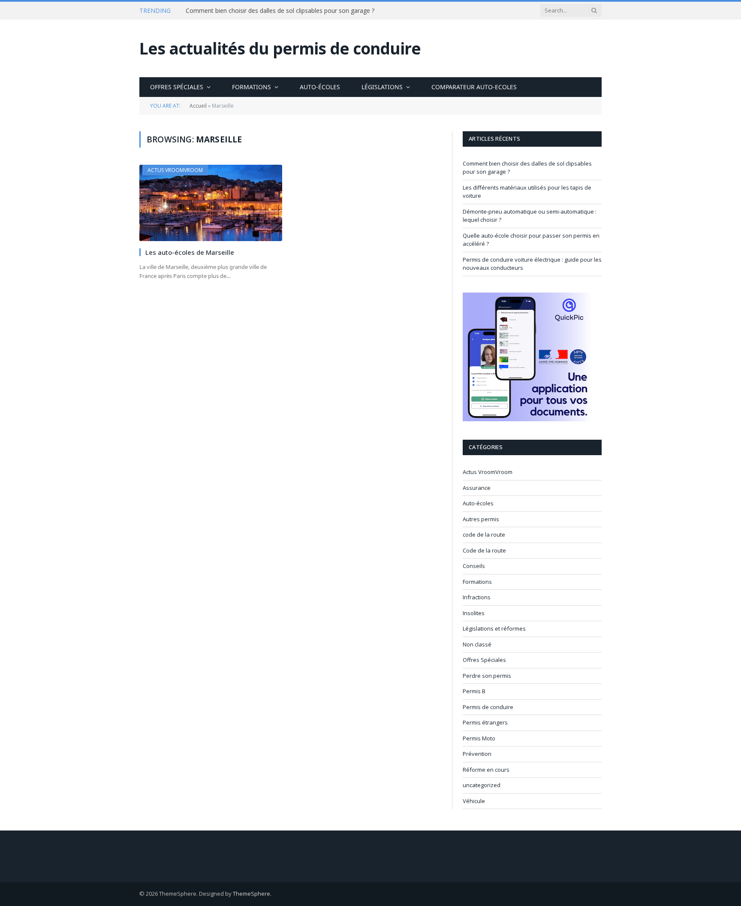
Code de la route (484, 550)
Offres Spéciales (176, 87)
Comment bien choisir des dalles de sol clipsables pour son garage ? (280, 11)
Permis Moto (479, 738)
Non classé (477, 644)
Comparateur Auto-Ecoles (474, 87)
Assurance (477, 488)
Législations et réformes (494, 628)
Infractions (477, 597)
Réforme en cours (486, 769)
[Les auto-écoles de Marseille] (210, 203)
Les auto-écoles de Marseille (189, 252)
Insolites (474, 613)
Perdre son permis (487, 676)
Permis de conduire (488, 707)
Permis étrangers (485, 722)
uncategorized (481, 785)
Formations (251, 87)
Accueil (198, 105)
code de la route (484, 534)
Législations (382, 87)
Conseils (474, 566)
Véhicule (474, 801)
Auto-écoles (320, 87)
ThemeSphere (251, 893)
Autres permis (481, 519)
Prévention (477, 754)
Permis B (474, 691)
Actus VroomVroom (175, 170)
